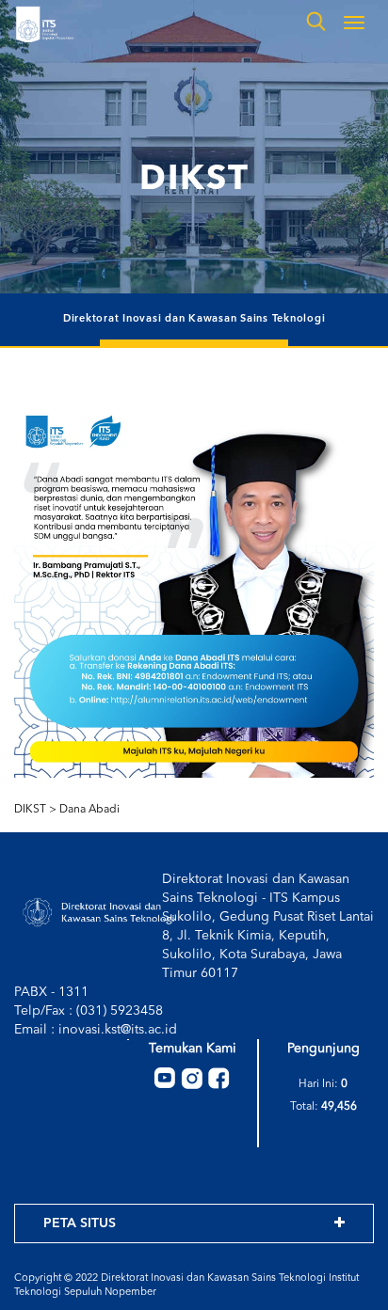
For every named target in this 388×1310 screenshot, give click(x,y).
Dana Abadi (89, 809)
